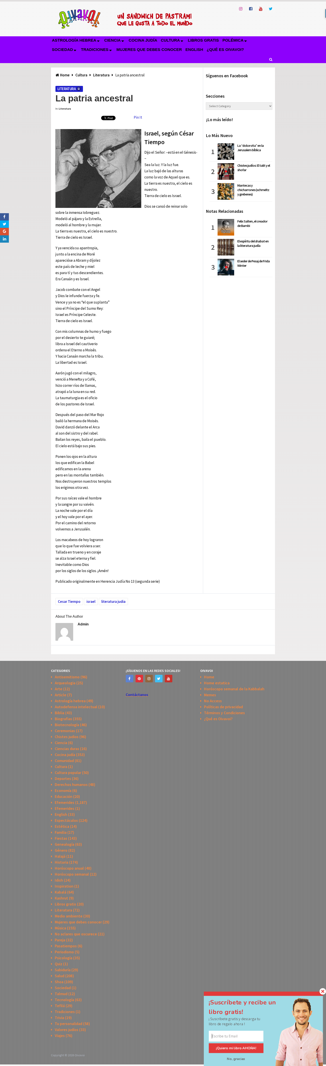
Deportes (63, 778)
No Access (213, 700)
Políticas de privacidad (223, 706)
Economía (63, 790)
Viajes (60, 1035)
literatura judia (113, 601)
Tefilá (60, 1005)
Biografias (63, 718)
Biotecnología (67, 724)
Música (60, 928)
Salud (59, 975)
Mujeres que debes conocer (149, 49)
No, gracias (236, 1058)
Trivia (59, 1017)
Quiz (58, 963)
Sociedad (62, 49)
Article (60, 694)
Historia (61, 862)
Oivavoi (80, 1055)
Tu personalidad (68, 1023)
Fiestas (61, 838)
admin (83, 624)
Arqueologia (65, 682)
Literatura (66, 88)
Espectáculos (66, 820)
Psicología (63, 957)
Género (61, 850)
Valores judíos (66, 1029)
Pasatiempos (66, 945)
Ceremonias (65, 730)
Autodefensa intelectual (76, 706)
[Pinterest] (139, 678)
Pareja (60, 939)
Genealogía (64, 844)
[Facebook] (129, 678)
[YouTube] (168, 678)
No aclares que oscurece (76, 933)
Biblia (59, 712)
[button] (248, 1007)
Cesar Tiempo (69, 601)
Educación (63, 796)
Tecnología (64, 999)
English (194, 49)
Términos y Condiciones (224, 712)
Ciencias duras (67, 748)
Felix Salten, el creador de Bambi (252, 223)
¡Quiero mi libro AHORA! (236, 1048)
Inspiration (64, 886)
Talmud (61, 993)
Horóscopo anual (69, 868)
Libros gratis (203, 40)
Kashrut (61, 898)
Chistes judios (67, 736)
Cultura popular (68, 772)
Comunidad (64, 760)
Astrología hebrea (74, 40)
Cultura (170, 40)
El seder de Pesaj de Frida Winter (253, 263)
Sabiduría (63, 969)
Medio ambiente (68, 916)
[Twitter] (159, 678)
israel (90, 601)
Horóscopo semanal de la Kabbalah (234, 688)
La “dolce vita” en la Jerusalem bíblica (250, 147)
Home (209, 676)
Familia (61, 832)
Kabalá (60, 892)
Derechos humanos (71, 784)
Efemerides (64, 802)
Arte (58, 688)
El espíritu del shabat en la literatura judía (253, 243)
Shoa (59, 981)
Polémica (233, 40)
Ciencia (112, 40)
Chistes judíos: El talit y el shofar (253, 167)
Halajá (60, 856)
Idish (59, 880)
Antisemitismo (67, 676)
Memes (210, 694)
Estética (62, 826)
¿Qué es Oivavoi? (225, 49)
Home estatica (217, 682)
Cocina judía (143, 40)
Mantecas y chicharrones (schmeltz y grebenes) (253, 189)
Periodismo (64, 951)
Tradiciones (94, 49)
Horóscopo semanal (72, 874)
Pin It (138, 117)
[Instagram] (149, 678)
